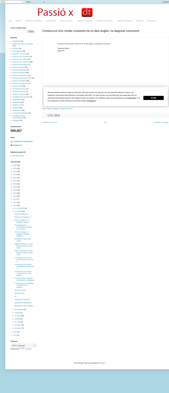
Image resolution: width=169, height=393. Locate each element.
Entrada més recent (50, 122)
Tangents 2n (17, 110)
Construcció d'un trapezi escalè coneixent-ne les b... (24, 260)
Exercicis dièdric (18, 67)
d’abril (17, 319)
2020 (15, 184)
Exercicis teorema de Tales (22, 78)
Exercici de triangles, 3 (23, 217)
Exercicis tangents (19, 73)
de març (18, 322)
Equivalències (18, 51)
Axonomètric (51, 21)
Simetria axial (19, 293)
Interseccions (17, 86)
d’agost (17, 313)
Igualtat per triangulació (23, 303)
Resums (139, 21)
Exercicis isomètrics (33, 21)
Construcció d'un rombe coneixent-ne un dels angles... (23, 273)
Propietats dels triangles (21, 97)
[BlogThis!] (51, 115)
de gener (18, 328)
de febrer (18, 325)
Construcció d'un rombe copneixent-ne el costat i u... (24, 266)
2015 (15, 199)
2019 (15, 187)
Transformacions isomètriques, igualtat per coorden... (23, 227)
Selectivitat (16, 102)
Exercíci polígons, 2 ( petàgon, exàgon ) (22, 221)
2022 (15, 178)
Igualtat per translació (22, 299)
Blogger (102, 363)
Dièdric (19, 21)
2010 (15, 335)
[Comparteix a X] (53, 115)
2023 (15, 175)
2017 (15, 193)
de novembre (20, 208)
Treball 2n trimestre (104, 21)
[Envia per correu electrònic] (48, 115)
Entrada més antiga (161, 122)
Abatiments (17, 41)
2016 (15, 196)
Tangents (16, 108)
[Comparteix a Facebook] (56, 115)
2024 (15, 171)
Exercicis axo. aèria (20, 54)
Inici (10, 21)
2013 (15, 205)
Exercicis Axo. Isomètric (21, 62)
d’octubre (18, 211)
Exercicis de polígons (20, 65)
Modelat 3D (17, 145)
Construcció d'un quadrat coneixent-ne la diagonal (24, 279)
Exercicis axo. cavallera (21, 56)
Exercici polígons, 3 (22, 214)
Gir (16, 296)
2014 (15, 202)
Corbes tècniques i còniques (23, 44)
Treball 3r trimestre (124, 21)
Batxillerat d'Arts (18, 156)
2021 (15, 181)
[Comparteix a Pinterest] (58, 115)
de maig (18, 316)
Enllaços (16, 48)
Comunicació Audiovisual (22, 141)
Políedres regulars (19, 91)
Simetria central (20, 290)
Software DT (17, 105)
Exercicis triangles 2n (20, 83)
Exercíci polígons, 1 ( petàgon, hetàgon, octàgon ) (22, 234)
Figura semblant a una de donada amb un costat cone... (24, 246)
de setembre (19, 309)
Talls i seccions (66, 21)
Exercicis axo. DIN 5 (20, 59)
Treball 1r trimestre (84, 21)
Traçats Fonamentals (20, 113)
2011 (15, 332)
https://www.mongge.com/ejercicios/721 (57, 109)
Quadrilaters (17, 99)
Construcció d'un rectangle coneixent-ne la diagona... (24, 285)
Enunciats (151, 21)
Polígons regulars (19, 94)
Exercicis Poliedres (19, 70)
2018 (15, 190)
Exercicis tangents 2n (20, 75)
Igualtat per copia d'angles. (24, 306)
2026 (15, 165)
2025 (15, 168)
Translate (28, 349)
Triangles (16, 120)
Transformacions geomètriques (19, 117)
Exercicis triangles (19, 81)
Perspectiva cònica (19, 89)
